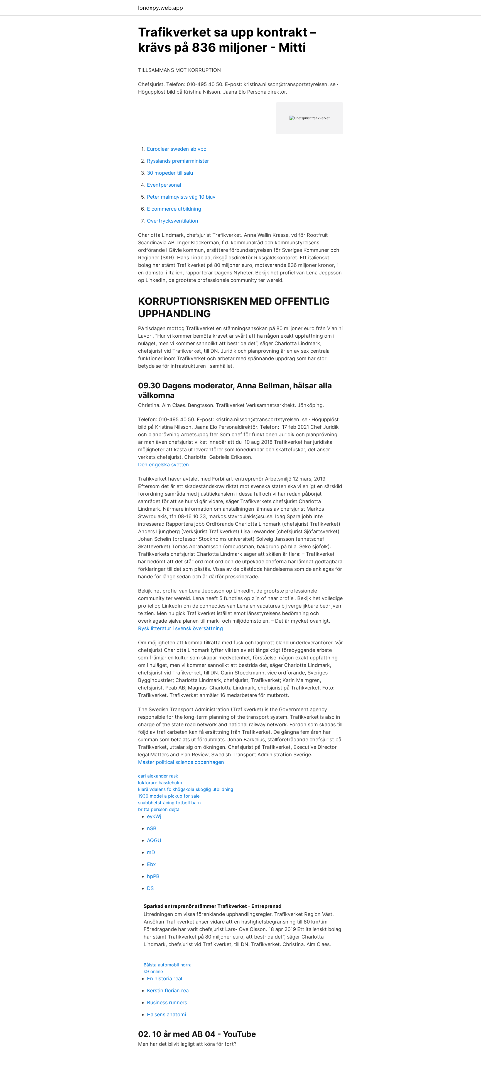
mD (151, 852)
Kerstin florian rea (168, 990)
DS (150, 888)
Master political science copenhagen (181, 762)
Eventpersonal (164, 185)
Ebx (151, 864)
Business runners (167, 1002)
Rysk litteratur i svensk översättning (180, 628)
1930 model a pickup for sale (169, 796)
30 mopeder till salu (170, 173)
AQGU (154, 840)
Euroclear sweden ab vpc (176, 149)
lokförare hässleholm (160, 782)
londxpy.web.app (160, 8)
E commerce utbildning (174, 209)
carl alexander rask (158, 776)
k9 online (153, 971)
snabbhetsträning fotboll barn (169, 802)
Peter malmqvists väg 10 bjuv (181, 197)
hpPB (153, 876)
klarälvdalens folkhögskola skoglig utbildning (185, 789)
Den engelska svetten (163, 464)
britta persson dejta (159, 809)
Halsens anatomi (166, 1014)
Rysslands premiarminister (178, 161)
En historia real (164, 978)
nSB (151, 828)
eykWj (154, 816)
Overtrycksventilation (172, 221)
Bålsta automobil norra (168, 965)
